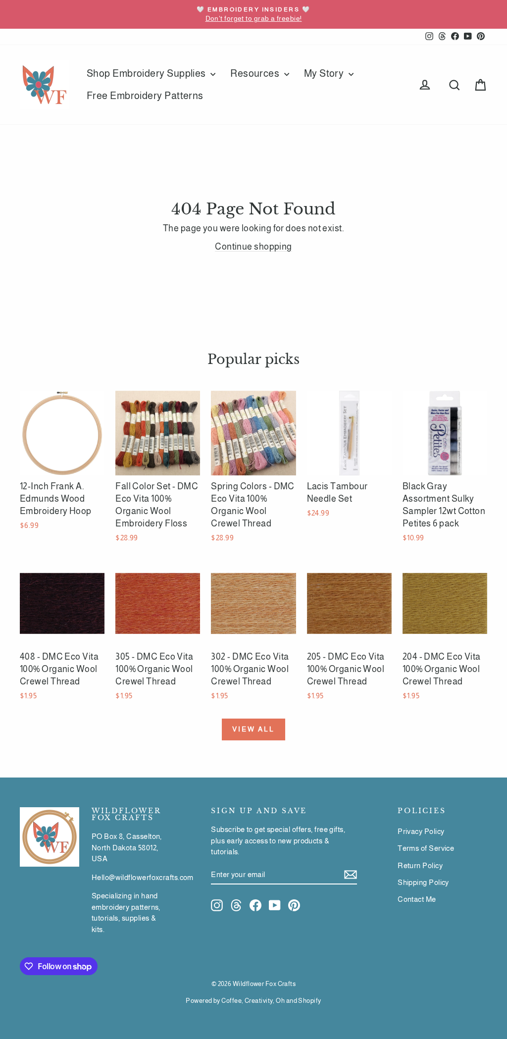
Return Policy (420, 865)
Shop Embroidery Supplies (147, 73)
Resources (256, 73)
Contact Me (417, 899)
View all (253, 729)
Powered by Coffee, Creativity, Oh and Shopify (253, 1000)
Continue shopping (253, 247)
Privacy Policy (421, 831)
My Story (325, 73)
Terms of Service (426, 848)
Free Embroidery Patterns (145, 95)
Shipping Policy (423, 882)
